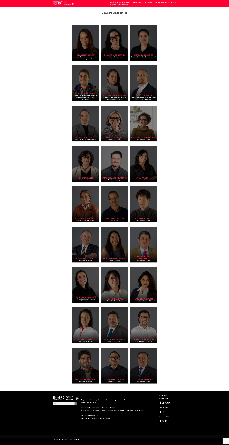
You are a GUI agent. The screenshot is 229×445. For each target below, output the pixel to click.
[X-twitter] (165, 421)
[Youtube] (168, 402)
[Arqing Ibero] (64, 3)
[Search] (76, 403)
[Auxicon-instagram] (163, 402)
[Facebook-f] (160, 402)
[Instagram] (163, 421)
